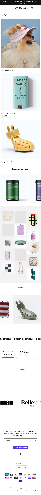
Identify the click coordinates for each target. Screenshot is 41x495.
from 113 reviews (8, 357)
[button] (4, 8)
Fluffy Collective (14, 485)
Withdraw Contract (25, 491)
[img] (8, 354)
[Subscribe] (35, 440)
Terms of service (10, 488)
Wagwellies (5, 162)
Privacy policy (32, 485)
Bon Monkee (6, 70)
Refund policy (23, 485)
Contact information (31, 488)
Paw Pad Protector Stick (8, 113)
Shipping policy (20, 488)
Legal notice (16, 491)
